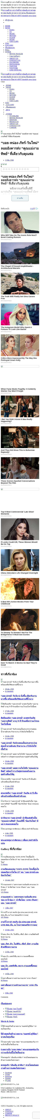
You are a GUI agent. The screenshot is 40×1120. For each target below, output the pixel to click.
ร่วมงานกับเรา (14, 56)
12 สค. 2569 (9, 811)
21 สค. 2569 (9, 786)
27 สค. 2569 (9, 711)
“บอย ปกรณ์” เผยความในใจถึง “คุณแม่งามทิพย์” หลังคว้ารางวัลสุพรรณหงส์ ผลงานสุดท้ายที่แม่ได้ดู (19, 771)
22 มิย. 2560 (9, 952)
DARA (11, 30)
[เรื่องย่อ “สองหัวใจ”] (13, 1011)
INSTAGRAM (14, 64)
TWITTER (13, 66)
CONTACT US (14, 60)
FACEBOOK (14, 62)
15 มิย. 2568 (9, 160)
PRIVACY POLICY (12, 1115)
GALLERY (9, 45)
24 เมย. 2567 (9, 880)
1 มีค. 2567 (9, 908)
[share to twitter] (4, 164)
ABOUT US (13, 58)
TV (10, 32)
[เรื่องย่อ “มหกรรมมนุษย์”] (15, 1014)
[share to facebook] (2, 164)
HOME (7, 26)
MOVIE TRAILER (16, 54)
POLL (7, 50)
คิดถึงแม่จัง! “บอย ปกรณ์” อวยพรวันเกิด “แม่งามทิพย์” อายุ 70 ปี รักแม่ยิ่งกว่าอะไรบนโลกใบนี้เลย (20, 721)
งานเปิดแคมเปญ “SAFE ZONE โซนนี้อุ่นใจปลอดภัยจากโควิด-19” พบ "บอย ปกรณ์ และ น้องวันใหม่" (20, 872)
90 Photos (4, 980)
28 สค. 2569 (9, 689)
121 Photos (4, 892)
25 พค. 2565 (9, 930)
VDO (7, 43)
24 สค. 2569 (9, 736)
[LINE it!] (6, 164)
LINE (9, 1081)
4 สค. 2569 (9, 833)
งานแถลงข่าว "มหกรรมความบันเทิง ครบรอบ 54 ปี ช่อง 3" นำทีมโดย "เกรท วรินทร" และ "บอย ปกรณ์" (19, 900)
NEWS (7, 28)
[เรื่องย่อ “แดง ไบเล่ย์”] (13, 1009)
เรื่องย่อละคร (10, 48)
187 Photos (4, 917)
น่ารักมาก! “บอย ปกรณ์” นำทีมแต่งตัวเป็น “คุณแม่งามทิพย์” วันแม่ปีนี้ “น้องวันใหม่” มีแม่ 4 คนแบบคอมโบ (19, 821)
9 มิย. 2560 (9, 993)
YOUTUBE (13, 68)
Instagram (8, 1076)
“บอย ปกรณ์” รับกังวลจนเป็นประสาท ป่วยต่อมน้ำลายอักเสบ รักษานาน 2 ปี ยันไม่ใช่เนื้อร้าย (19, 746)
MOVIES (12, 36)
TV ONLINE (14, 116)
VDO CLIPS (13, 41)
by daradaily (9, 691)
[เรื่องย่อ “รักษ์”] (11, 1017)
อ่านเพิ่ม (20, 198)
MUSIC (12, 34)
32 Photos (4, 939)
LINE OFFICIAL (15, 70)
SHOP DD (13, 120)
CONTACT (9, 1111)
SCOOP (12, 37)
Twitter (7, 1075)
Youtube (8, 1078)
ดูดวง (7, 110)
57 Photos (4, 864)
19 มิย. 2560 (9, 974)
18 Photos (4, 961)
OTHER (8, 52)
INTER (12, 39)
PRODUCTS (14, 122)
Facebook (8, 1073)
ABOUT (8, 1109)
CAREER (12, 127)
